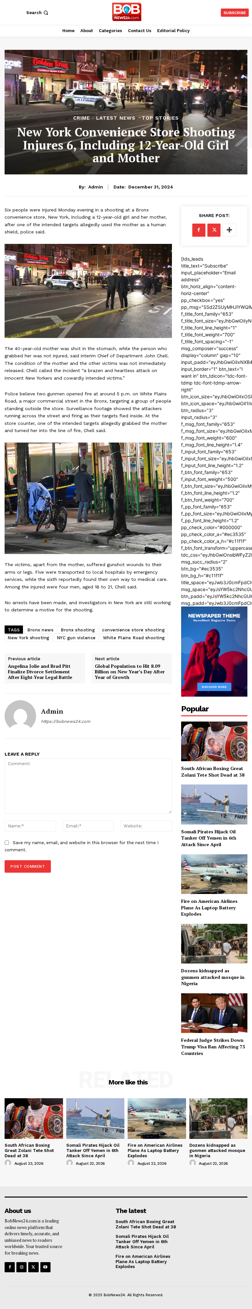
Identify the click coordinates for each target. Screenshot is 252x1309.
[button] (38, 12)
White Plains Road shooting (134, 637)
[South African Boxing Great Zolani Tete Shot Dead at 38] (214, 741)
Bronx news (40, 629)
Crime (81, 118)
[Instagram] (21, 1267)
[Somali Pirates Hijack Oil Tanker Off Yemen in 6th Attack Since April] (214, 804)
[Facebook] (198, 230)
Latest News (116, 118)
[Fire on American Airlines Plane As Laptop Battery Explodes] (214, 874)
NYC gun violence (76, 637)
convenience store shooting (133, 629)
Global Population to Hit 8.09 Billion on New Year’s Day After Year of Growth (130, 672)
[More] (229, 230)
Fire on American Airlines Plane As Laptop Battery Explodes (209, 907)
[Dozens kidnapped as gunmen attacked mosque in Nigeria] (214, 943)
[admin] (20, 716)
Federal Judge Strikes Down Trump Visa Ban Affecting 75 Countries (213, 1046)
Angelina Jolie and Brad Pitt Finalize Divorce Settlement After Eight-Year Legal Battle (40, 672)
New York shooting (29, 637)
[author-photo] (9, 1163)
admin (95, 186)
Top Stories (160, 118)
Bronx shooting (78, 629)
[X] (213, 230)
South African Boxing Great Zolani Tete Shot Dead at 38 (212, 771)
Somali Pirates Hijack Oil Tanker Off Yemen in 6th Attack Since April (208, 837)
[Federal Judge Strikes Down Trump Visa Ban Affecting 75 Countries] (214, 1013)
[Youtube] (45, 1267)
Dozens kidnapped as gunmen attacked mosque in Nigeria (212, 976)
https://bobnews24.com (65, 721)
